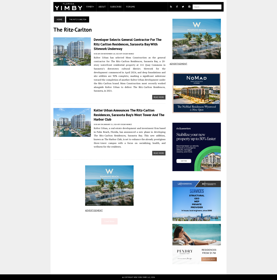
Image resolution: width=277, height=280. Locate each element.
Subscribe (116, 6)
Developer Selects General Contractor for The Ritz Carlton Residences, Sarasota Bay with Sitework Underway (127, 44)
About (102, 6)
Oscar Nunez (128, 54)
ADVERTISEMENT (94, 210)
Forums (130, 6)
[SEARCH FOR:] (207, 6)
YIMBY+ (90, 6)
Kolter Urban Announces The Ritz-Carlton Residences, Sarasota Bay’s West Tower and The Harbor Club (129, 114)
